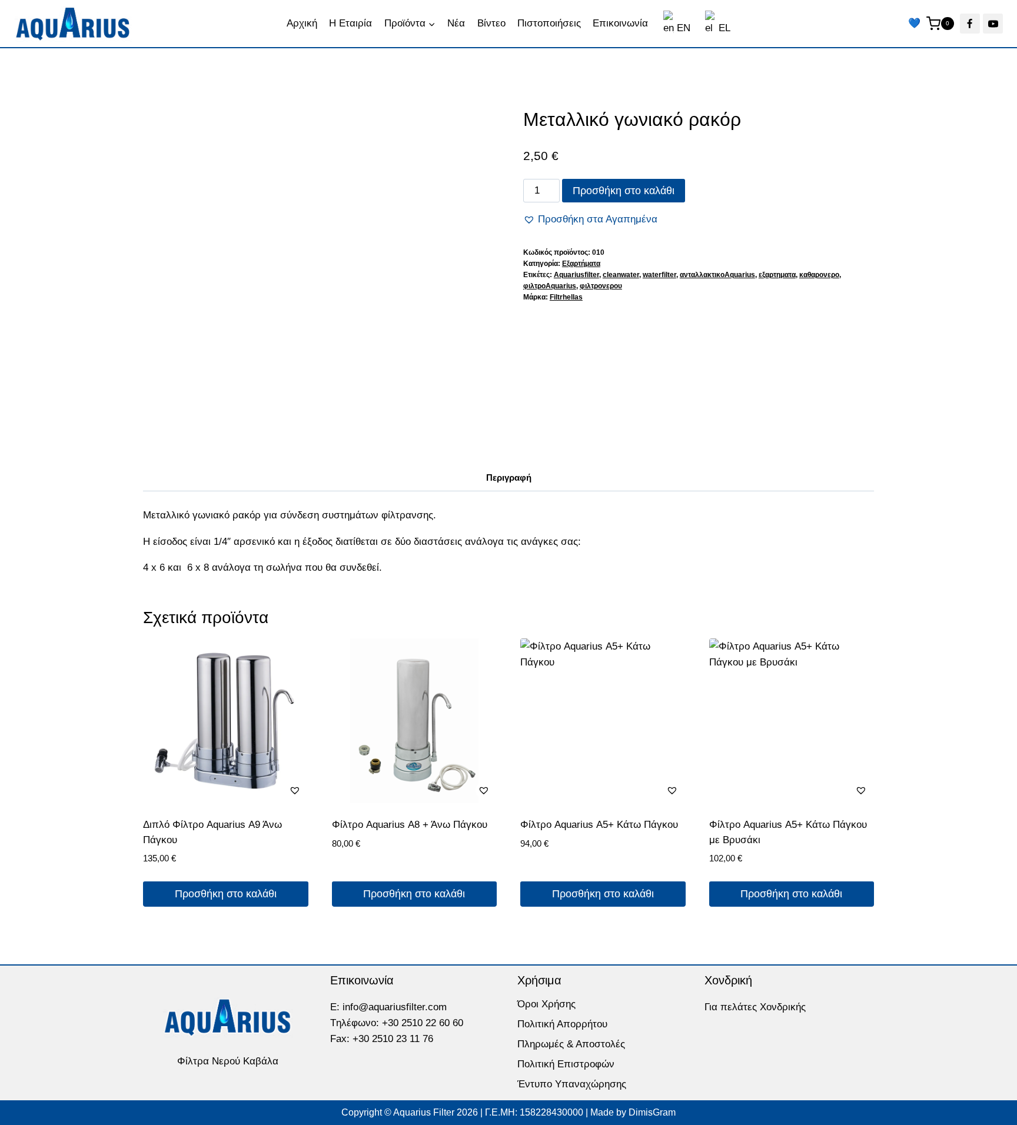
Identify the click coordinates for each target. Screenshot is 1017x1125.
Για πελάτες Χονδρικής (755, 1007)
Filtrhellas (566, 297)
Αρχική (302, 23)
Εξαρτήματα (581, 263)
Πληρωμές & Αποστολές (571, 1044)
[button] (590, 219)
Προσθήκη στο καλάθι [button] (226, 894)
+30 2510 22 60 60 (422, 1023)
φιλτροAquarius (549, 286)
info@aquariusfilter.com (395, 1007)
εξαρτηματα (777, 275)
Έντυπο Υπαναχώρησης (571, 1084)
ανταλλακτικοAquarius (717, 275)
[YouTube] (993, 24)
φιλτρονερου (601, 286)
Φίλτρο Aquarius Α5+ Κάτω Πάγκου (599, 824)
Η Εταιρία (350, 23)
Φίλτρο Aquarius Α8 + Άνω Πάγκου (409, 824)
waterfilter (659, 275)
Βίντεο (491, 23)
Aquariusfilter (576, 275)
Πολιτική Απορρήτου (562, 1024)
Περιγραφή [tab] (508, 477)
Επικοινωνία (620, 23)
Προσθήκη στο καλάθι (623, 191)
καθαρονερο (819, 275)
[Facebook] (970, 24)
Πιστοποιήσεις (549, 23)
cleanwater (621, 275)
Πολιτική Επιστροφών (565, 1064)
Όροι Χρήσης (546, 1004)
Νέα (456, 23)
